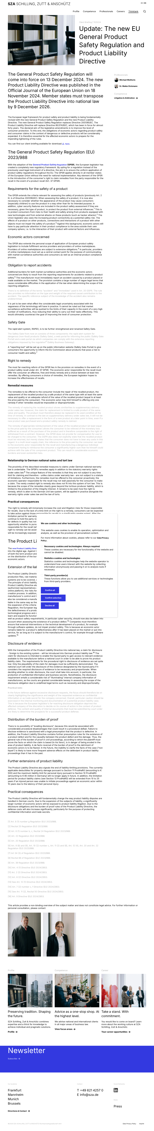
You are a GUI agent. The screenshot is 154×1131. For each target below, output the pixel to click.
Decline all (50, 605)
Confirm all (50, 590)
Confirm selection (53, 598)
